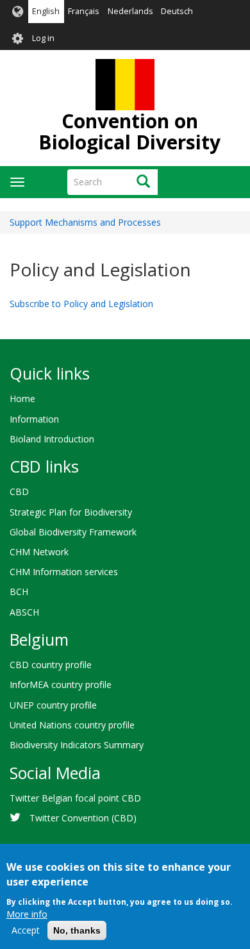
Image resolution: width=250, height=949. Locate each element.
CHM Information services (64, 572)
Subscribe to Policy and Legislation (81, 304)
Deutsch (177, 11)
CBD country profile (51, 665)
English (46, 11)
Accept (26, 930)
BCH (19, 591)
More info (26, 914)
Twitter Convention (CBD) (83, 818)
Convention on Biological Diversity (129, 131)
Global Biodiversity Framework (73, 532)
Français (83, 11)
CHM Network (39, 552)
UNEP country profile (53, 705)
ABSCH (24, 612)
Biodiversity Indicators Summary (77, 745)
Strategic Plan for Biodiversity (71, 512)
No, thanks (77, 930)
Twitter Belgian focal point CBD (75, 798)
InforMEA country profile (61, 684)
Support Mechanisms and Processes (85, 222)
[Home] (125, 84)
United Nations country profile (72, 725)
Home (22, 398)
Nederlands (130, 11)
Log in (43, 38)
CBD (19, 491)
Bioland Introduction (52, 439)
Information (34, 419)
